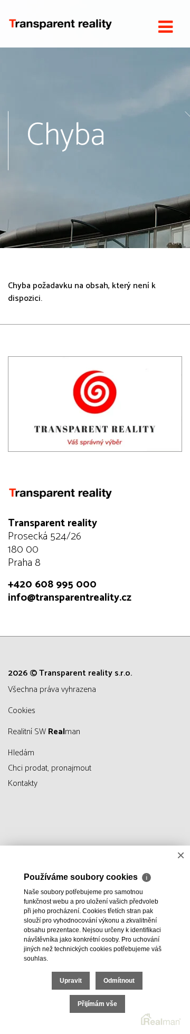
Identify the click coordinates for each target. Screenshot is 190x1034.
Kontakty (22, 783)
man (64, 732)
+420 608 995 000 (52, 584)
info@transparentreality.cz (69, 597)
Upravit (71, 980)
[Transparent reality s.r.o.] (60, 24)
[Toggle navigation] (165, 27)
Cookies (21, 711)
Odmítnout (119, 980)
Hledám (21, 753)
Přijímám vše (97, 1004)
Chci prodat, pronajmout (49, 768)
